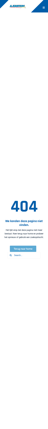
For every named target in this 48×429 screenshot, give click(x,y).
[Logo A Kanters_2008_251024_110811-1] (17, 4)
